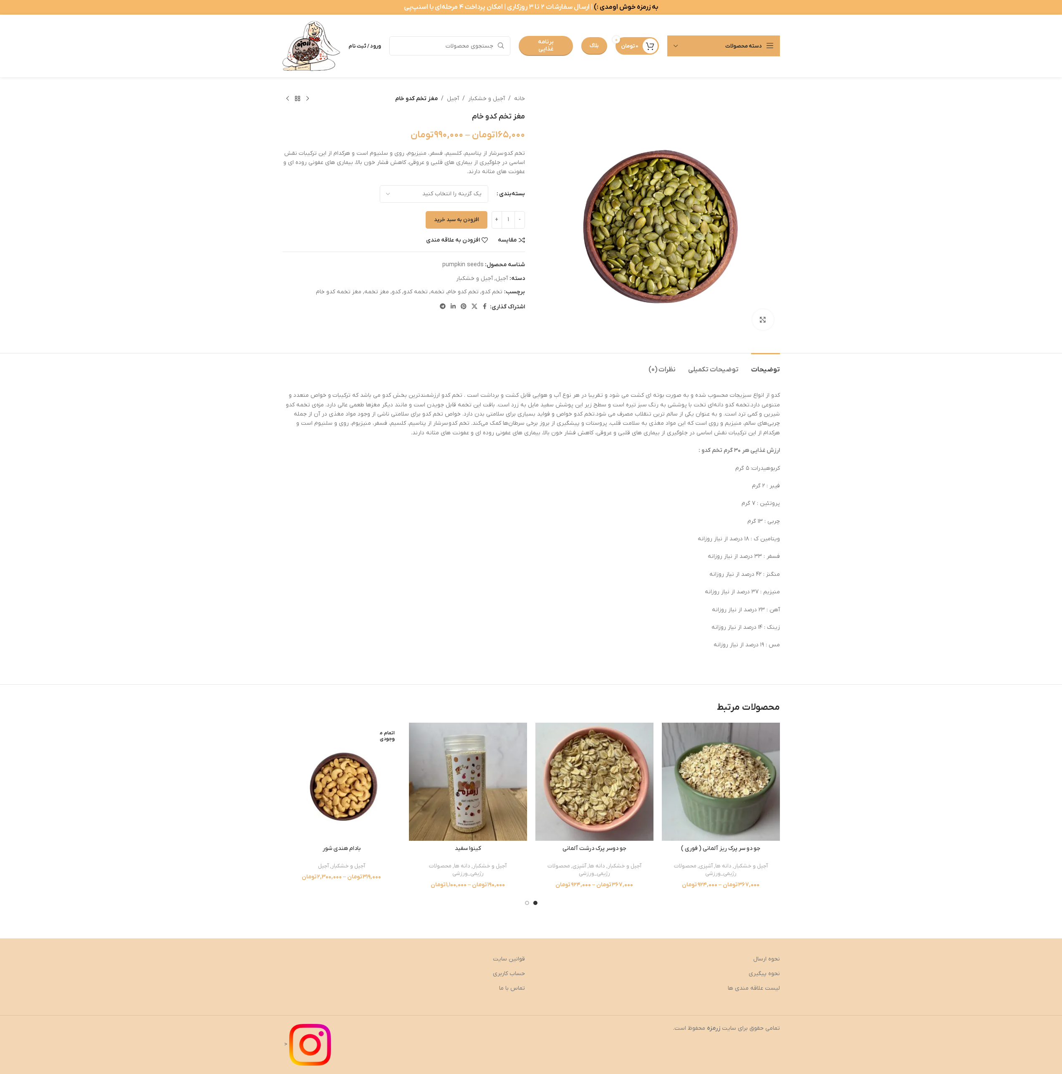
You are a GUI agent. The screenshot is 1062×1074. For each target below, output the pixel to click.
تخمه (437, 292)
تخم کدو (492, 292)
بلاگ (594, 45)
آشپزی (706, 866)
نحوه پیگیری (764, 974)
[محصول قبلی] (308, 99)
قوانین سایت (509, 959)
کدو (396, 292)
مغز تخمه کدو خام (338, 292)
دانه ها (723, 866)
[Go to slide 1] (535, 903)
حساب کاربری (509, 974)
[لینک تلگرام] (442, 307)
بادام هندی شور (342, 848)
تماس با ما (512, 988)
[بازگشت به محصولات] (298, 99)
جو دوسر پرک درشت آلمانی (594, 848)
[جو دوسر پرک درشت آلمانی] (594, 782)
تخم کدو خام (463, 292)
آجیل (453, 99)
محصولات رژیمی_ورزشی (705, 869)
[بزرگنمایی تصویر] (762, 319)
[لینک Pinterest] (463, 307)
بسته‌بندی (512, 194)
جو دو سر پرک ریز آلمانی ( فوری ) (720, 848)
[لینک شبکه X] (474, 307)
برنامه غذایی (546, 45)
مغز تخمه (376, 292)
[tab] (765, 365)
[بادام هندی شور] (342, 782)
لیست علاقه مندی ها (754, 988)
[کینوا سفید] (468, 782)
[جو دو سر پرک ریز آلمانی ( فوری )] (721, 782)
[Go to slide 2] (527, 903)
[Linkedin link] (453, 307)
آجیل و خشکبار (486, 99)
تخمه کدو (416, 292)
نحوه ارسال (766, 959)
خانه (519, 99)
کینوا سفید (468, 848)
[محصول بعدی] (288, 99)
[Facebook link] (485, 307)
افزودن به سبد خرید (456, 219)
